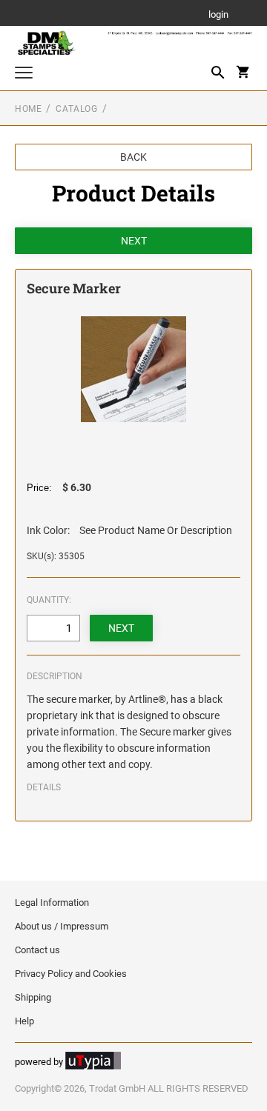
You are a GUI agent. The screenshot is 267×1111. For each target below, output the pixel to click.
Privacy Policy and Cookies (71, 973)
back (133, 157)
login (218, 15)
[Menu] (23, 74)
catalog (76, 109)
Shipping (33, 997)
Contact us (37, 949)
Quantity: (49, 600)
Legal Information (52, 902)
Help (24, 1021)
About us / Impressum (61, 926)
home (28, 109)
